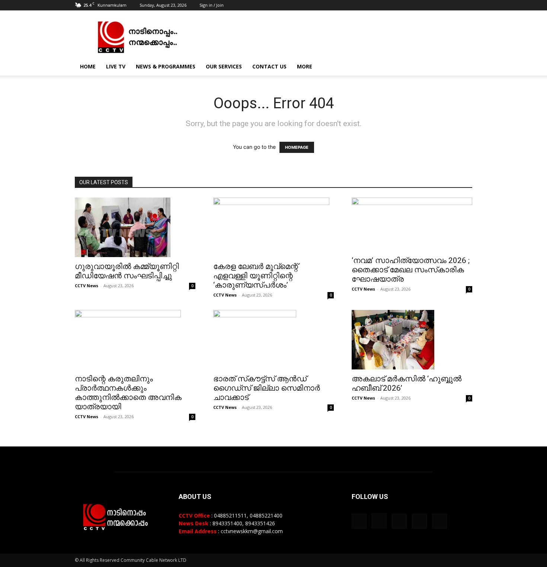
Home (88, 66)
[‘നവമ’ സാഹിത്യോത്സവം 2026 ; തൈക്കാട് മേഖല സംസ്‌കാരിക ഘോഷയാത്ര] (412, 224)
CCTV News (86, 285)
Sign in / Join (211, 5)
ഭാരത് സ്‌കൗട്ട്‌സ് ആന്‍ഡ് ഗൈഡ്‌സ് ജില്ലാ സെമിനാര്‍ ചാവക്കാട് (266, 388)
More (304, 66)
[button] (463, 67)
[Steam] (442, 5)
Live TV (115, 66)
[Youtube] (466, 5)
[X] (454, 5)
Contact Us (269, 66)
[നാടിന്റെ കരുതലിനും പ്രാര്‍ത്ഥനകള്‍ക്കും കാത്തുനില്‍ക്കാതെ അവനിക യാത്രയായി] (135, 339)
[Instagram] (429, 5)
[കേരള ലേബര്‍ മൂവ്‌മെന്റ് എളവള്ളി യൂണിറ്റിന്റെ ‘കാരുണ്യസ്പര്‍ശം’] (273, 227)
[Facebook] (417, 5)
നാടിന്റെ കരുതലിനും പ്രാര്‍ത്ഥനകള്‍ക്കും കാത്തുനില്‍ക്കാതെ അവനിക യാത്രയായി (128, 392)
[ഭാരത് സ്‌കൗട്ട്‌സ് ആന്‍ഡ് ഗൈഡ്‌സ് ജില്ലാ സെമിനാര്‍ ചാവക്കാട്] (273, 339)
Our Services (224, 66)
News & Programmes (165, 66)
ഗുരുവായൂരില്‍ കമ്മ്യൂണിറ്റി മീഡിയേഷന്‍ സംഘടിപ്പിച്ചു (127, 271)
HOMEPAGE (296, 147)
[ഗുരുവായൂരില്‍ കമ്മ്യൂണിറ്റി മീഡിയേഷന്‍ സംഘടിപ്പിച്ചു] (135, 227)
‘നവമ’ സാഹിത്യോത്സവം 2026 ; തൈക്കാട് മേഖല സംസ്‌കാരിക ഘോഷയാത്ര (411, 270)
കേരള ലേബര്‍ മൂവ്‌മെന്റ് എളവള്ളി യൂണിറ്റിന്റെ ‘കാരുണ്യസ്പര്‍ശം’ (255, 275)
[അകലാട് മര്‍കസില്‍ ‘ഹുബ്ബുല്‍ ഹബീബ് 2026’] (412, 339)
